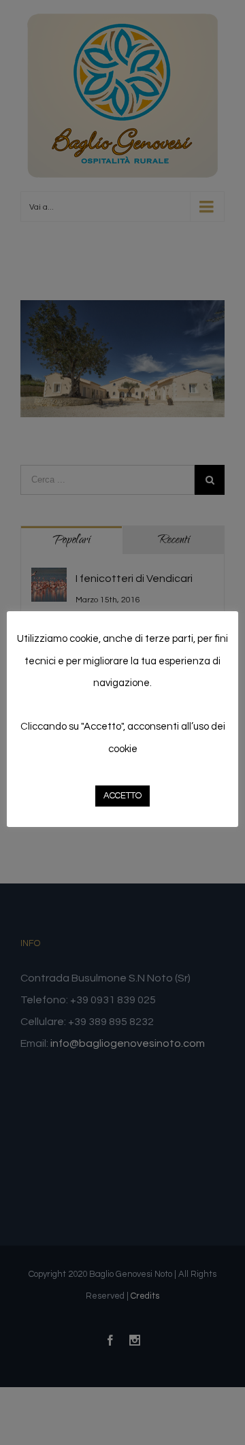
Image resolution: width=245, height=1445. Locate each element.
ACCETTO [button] (122, 795)
